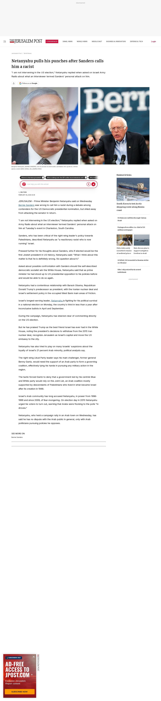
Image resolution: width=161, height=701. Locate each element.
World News (28, 53)
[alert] (19, 676)
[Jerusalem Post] (24, 41)
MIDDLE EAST (97, 41)
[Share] (14, 83)
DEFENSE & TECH (136, 41)
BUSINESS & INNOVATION (116, 41)
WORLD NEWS (82, 41)
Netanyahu (57, 300)
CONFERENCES (51, 41)
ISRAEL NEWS (68, 41)
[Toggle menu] (5, 41)
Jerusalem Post (17, 53)
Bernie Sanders (26, 205)
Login (153, 41)
